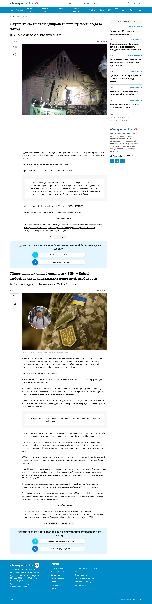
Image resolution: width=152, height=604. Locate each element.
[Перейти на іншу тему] (131, 10)
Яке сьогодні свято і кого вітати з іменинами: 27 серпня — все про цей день (125, 62)
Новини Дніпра (29, 10)
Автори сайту (115, 124)
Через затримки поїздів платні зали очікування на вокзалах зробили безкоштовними (64, 514)
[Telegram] (134, 3)
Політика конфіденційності (86, 568)
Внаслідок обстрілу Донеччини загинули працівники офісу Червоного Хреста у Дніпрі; (63, 224)
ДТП (109, 10)
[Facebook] (128, 3)
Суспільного (52, 373)
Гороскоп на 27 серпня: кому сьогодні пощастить (124, 32)
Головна (19, 10)
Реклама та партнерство (120, 117)
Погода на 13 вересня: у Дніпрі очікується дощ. (45, 230)
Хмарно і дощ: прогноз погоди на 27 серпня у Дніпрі (125, 105)
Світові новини (61, 10)
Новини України (45, 10)
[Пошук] (123, 10)
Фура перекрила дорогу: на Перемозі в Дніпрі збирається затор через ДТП (59, 517)
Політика (92, 10)
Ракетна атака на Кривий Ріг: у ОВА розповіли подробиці (125, 92)
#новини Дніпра (60, 237)
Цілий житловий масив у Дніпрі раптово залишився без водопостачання (58, 511)
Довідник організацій (118, 120)
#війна (64, 523)
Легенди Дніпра (76, 10)
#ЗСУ (71, 523)
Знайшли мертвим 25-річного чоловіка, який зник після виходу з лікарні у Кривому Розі (125, 47)
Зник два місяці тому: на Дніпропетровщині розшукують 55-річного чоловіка (59, 227)
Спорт (102, 10)
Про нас (116, 10)
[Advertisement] (64, 133)
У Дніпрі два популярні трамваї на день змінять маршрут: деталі (125, 78)
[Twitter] (140, 3)
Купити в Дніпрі (81, 575)
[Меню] (12, 10)
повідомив (33, 164)
